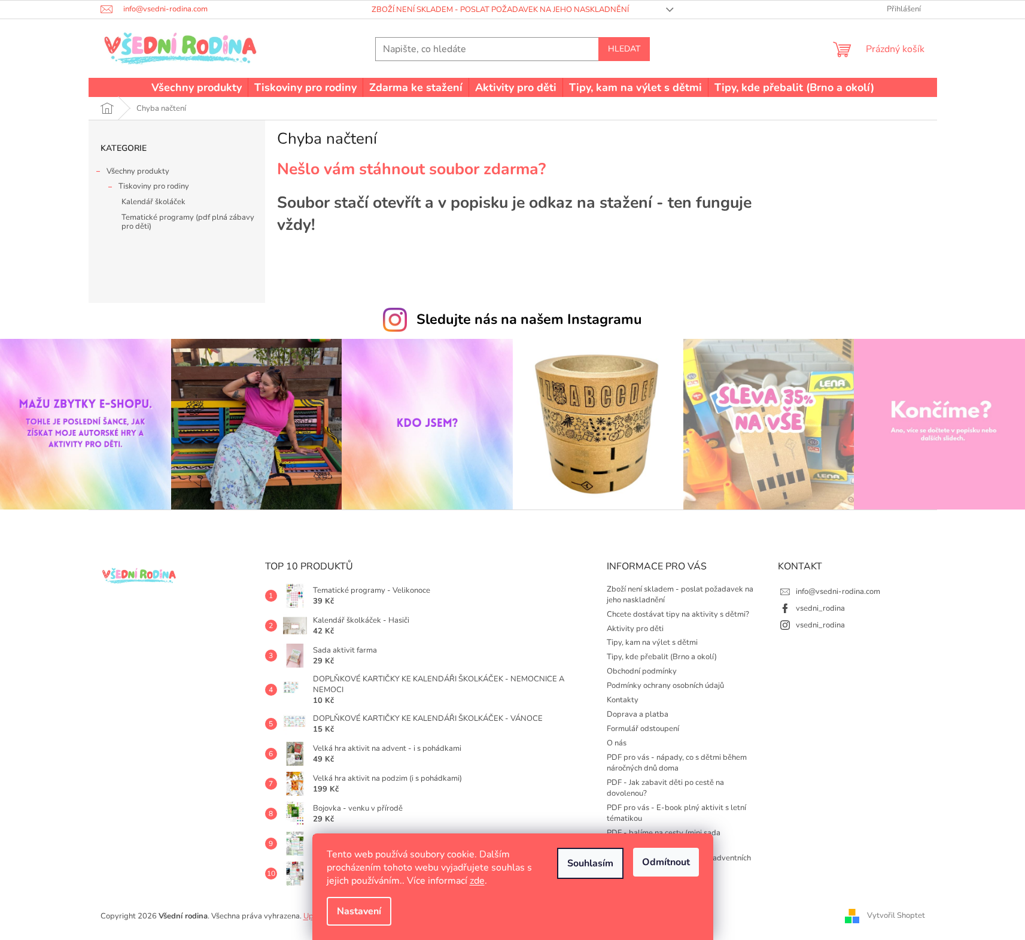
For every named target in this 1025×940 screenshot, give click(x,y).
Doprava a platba (637, 714)
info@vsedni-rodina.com (838, 591)
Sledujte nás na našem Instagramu (529, 319)
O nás (616, 743)
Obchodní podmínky (642, 671)
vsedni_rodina (820, 608)
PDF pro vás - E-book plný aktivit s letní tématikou (676, 813)
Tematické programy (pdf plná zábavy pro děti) (187, 222)
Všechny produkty (138, 171)
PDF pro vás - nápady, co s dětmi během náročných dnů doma (677, 763)
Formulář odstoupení (643, 728)
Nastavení (359, 911)
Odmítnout (666, 862)
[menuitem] (196, 87)
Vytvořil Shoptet (896, 915)
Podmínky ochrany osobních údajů (665, 685)
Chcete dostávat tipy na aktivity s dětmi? (678, 614)
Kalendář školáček (153, 201)
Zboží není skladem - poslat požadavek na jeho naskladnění (500, 9)
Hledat (624, 48)
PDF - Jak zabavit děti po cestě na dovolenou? (665, 788)
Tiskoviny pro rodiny (153, 186)
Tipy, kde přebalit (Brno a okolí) (662, 656)
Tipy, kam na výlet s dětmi (652, 642)
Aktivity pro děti (635, 628)
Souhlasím (590, 863)
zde (477, 880)
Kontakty (622, 700)
